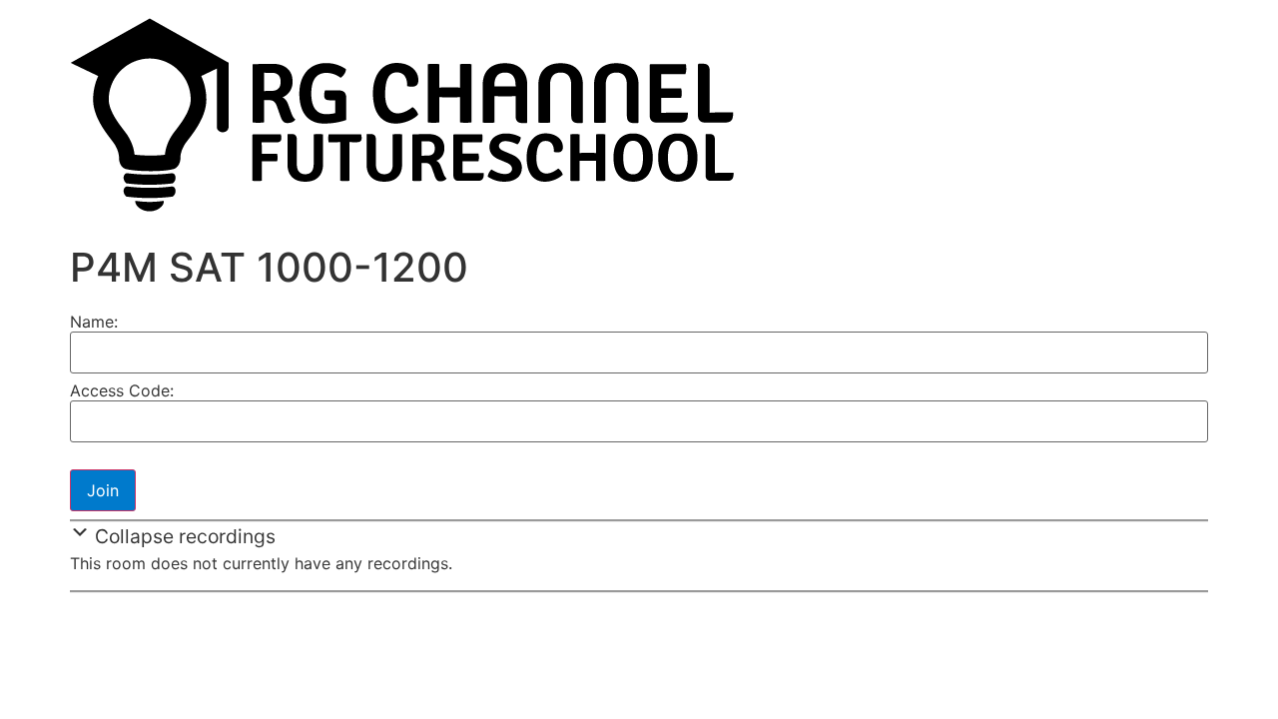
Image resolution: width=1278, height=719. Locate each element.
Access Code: (122, 390)
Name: (94, 322)
